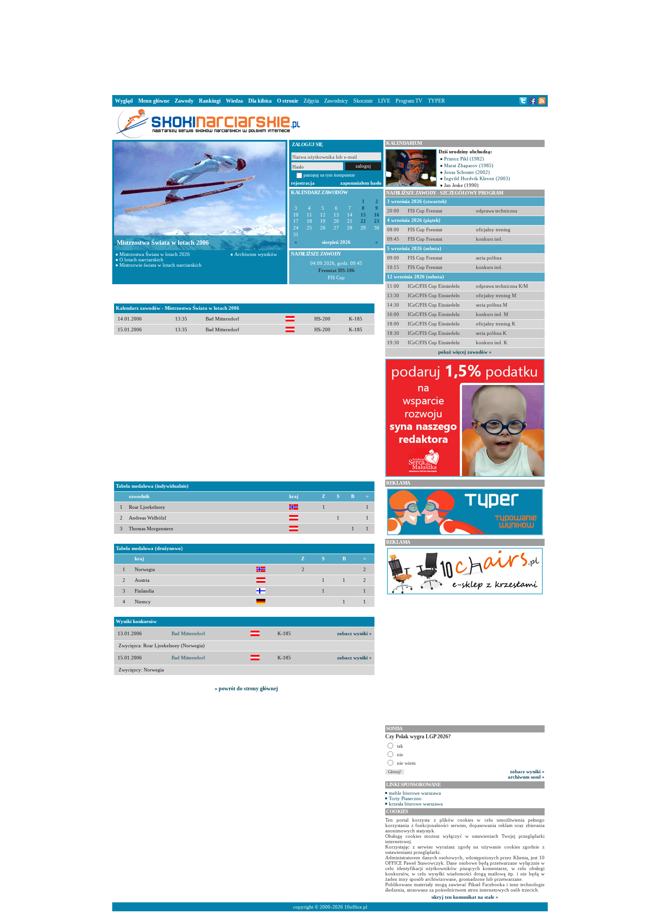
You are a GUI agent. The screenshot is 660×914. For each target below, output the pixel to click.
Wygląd (124, 101)
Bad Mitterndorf (188, 633)
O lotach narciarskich (141, 259)
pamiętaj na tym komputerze (329, 175)
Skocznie (363, 101)
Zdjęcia (311, 101)
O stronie (287, 101)
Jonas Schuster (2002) (467, 172)
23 (376, 221)
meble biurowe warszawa (415, 793)
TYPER (436, 101)
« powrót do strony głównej (246, 688)
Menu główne (153, 101)
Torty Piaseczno (405, 798)
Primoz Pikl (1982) (464, 158)
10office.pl (355, 907)
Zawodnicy (336, 101)
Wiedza (234, 101)
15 (363, 214)
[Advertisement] (330, 46)
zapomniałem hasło (361, 183)
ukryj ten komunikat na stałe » (464, 897)
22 (363, 221)
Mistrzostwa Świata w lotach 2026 (154, 254)
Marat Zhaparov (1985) (468, 165)
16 (376, 214)
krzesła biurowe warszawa (416, 803)
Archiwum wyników (255, 254)
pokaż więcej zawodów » (465, 352)
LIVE (384, 101)
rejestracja (303, 183)
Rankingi (209, 101)
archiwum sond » (526, 777)
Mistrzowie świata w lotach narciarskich (160, 265)
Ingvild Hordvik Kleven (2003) (477, 178)
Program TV (409, 101)
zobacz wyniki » (354, 633)
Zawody (184, 101)
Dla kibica (260, 101)
